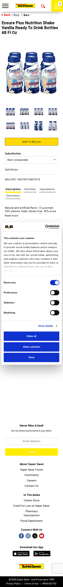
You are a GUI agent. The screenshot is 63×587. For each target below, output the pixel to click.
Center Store (31, 500)
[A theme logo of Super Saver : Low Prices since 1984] (25, 6)
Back (6, 15)
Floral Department (32, 520)
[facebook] (21, 536)
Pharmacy (32, 511)
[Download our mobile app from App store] (21, 553)
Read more (11, 215)
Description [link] (13, 189)
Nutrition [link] (30, 189)
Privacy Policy (13, 583)
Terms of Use (31, 583)
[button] (10, 111)
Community (31, 475)
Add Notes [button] (11, 169)
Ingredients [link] (47, 189)
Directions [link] (13, 195)
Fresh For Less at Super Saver (31, 505)
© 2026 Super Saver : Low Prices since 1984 (31, 579)
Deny (31, 357)
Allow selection (31, 346)
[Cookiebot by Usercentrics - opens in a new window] (45, 227)
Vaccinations (32, 515)
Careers (31, 480)
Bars (26, 15)
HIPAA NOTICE (49, 583)
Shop (16, 15)
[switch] (54, 292)
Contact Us (31, 485)
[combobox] (31, 159)
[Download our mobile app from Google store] (41, 553)
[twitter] (34, 536)
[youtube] (41, 536)
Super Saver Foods (31, 469)
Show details (45, 326)
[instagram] (28, 536)
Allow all (31, 336)
